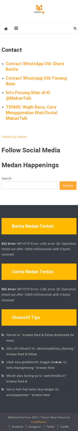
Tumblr (64, 426)
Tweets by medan (14, 137)
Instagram (35, 426)
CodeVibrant (38, 422)
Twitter (50, 426)
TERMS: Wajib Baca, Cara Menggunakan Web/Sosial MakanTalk (31, 112)
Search (6, 178)
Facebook (17, 426)
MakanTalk (20, 98)
